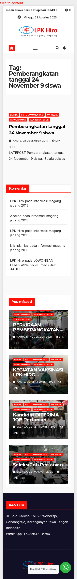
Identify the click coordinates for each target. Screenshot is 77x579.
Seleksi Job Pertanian (38, 465)
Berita (14, 115)
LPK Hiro (17, 201)
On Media (52, 115)
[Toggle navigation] (35, 48)
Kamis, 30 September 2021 (36, 381)
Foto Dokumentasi (32, 115)
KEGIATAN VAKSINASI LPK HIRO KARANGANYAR (38, 375)
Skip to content (11, 3)
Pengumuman (18, 120)
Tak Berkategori (39, 120)
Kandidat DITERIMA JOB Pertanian (36, 417)
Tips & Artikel (22, 319)
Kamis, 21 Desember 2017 (31, 140)
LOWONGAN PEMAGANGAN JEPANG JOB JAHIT (33, 264)
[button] (57, 48)
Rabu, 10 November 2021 (35, 336)
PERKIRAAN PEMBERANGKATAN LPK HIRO (36, 330)
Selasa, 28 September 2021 (37, 426)
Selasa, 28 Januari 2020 (35, 471)
